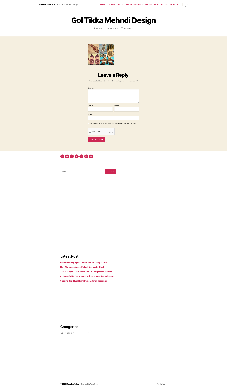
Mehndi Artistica (47, 4)
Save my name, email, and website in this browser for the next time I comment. (113, 123)
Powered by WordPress (89, 384)
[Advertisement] (88, 196)
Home (102, 4)
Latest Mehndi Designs (133, 4)
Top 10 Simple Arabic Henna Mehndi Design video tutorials (86, 272)
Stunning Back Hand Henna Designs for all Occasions (83, 281)
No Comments (128, 28)
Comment (91, 88)
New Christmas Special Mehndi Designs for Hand (82, 267)
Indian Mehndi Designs (115, 4)
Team (100, 28)
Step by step (174, 4)
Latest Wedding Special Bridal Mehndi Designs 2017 (83, 262)
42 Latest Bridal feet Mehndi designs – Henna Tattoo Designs (87, 276)
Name (90, 106)
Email (116, 106)
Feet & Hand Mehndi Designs (155, 4)
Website (90, 114)
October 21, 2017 (113, 28)
